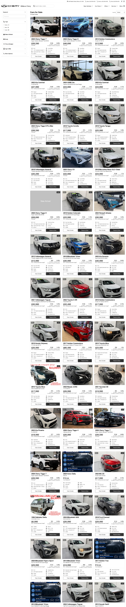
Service (114, 6)
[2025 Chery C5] (77, 157)
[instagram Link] (124, 1)
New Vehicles (87, 6)
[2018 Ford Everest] (109, 505)
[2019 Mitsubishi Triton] (77, 244)
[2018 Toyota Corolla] (77, 114)
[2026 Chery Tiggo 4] (77, 418)
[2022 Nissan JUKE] (77, 375)
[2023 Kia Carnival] (109, 70)
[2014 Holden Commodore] (109, 27)
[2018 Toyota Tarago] (109, 114)
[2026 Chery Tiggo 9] (45, 201)
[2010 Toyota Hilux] (45, 375)
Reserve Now (52, 56)
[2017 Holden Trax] (109, 548)
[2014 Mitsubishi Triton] (77, 548)
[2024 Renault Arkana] (109, 201)
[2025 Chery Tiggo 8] (77, 27)
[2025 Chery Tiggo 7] (45, 27)
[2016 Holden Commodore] (109, 288)
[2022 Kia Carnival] (45, 70)
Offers (106, 6)
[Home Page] (10, 6)
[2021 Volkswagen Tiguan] (45, 288)
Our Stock (98, 6)
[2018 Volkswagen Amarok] (45, 157)
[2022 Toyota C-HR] (77, 288)
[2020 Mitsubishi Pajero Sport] (45, 548)
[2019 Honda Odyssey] (45, 331)
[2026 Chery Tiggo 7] (109, 418)
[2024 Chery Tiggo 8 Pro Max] (45, 114)
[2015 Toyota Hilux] (109, 331)
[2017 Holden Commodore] (77, 331)
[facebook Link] (122, 1)
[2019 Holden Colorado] (77, 201)
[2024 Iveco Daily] (77, 461)
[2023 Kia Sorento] (109, 244)
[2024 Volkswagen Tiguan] (77, 592)
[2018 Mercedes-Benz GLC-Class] (109, 157)
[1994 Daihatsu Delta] (45, 505)
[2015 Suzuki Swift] (109, 592)
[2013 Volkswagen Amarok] (45, 244)
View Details (38, 56)
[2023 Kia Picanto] (45, 418)
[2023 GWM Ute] (77, 70)
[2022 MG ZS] (109, 461)
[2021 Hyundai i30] (109, 375)
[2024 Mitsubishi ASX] (77, 505)
